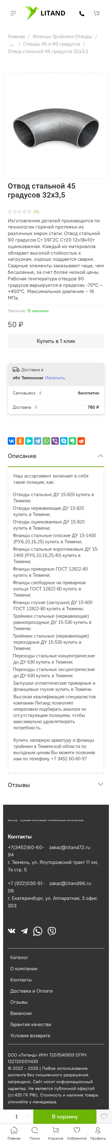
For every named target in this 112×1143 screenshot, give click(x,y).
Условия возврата (30, 1035)
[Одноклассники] (20, 441)
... (11, 44)
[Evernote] (72, 441)
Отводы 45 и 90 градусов (52, 44)
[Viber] (55, 441)
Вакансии (21, 1013)
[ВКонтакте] (11, 441)
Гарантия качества (30, 1024)
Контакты (21, 979)
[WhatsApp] (46, 441)
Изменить (55, 377)
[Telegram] (37, 441)
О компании (23, 968)
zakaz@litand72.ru (69, 847)
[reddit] (81, 441)
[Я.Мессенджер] (29, 441)
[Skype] (64, 441)
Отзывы (19, 1002)
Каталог (19, 957)
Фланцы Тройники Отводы (63, 36)
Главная (17, 36)
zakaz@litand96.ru (70, 883)
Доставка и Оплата (31, 991)
